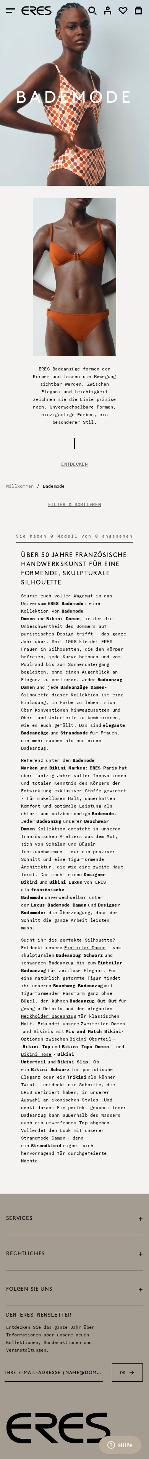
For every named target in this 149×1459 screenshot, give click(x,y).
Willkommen (20, 486)
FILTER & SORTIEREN (74, 504)
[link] (107, 10)
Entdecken (74, 464)
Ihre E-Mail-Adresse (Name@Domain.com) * (54, 1373)
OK (123, 1372)
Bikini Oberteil (91, 1039)
